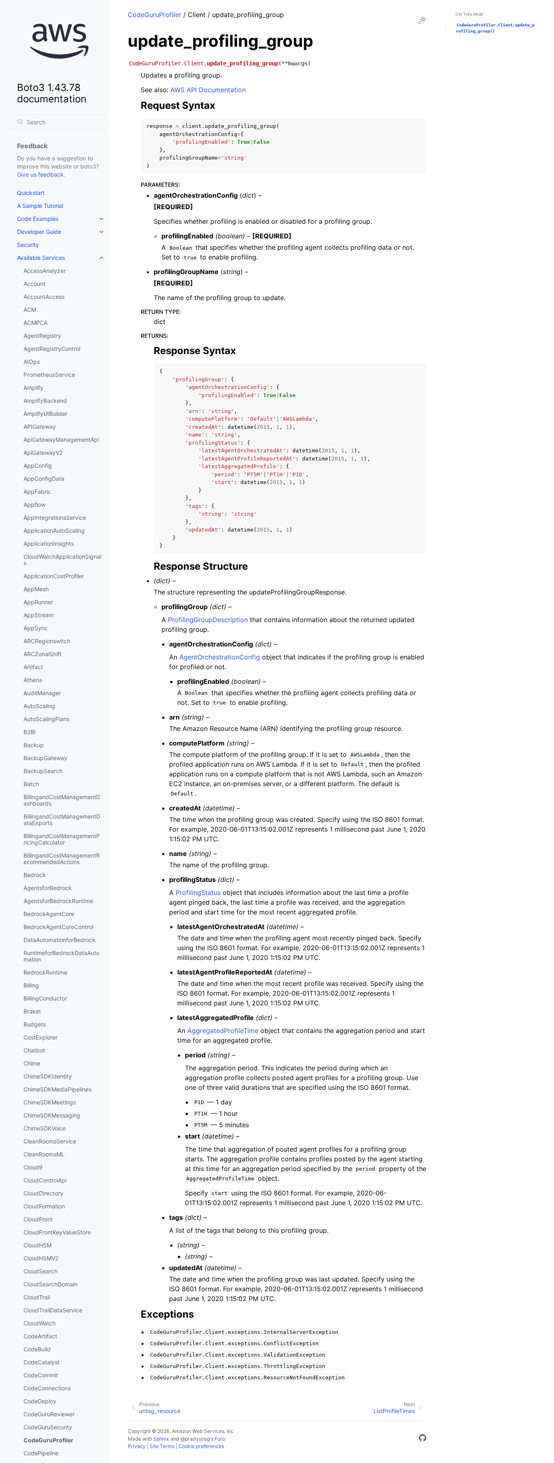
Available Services (41, 257)
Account (34, 283)
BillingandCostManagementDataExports (62, 819)
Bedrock (35, 874)
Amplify (33, 387)
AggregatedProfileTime (222, 1030)
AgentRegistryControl (52, 348)
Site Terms (162, 1446)
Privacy (137, 1446)
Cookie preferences (201, 1446)
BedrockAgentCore (49, 913)
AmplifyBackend (45, 400)
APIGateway (40, 426)
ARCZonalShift (43, 653)
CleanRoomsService (50, 1141)
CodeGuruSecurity (48, 1427)
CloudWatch (40, 1323)
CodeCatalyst (42, 1362)
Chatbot (34, 1050)
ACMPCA (35, 322)
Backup (34, 744)
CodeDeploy (40, 1401)
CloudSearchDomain (50, 1284)
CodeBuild (37, 1349)
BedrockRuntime (45, 972)
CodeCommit (41, 1375)
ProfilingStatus (198, 892)
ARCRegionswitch (47, 640)
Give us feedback (40, 174)
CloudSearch (41, 1271)
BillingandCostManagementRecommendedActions (62, 858)
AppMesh (36, 589)
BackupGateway (45, 757)
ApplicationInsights (49, 543)
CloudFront (38, 1219)
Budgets (35, 1024)
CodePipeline (41, 1453)
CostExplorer (41, 1037)
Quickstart (31, 192)
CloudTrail (37, 1297)
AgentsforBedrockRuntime (58, 900)
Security (28, 244)
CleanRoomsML (44, 1154)
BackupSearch (43, 770)
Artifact (33, 666)
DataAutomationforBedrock (60, 939)
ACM (30, 309)
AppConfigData (44, 478)
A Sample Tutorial (40, 205)
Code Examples (37, 218)
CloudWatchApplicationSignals (62, 559)
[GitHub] (422, 1439)
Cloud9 (33, 1167)
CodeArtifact (40, 1336)
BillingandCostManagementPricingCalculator (62, 839)
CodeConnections (47, 1388)
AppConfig (38, 465)
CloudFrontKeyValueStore (57, 1232)
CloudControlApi (45, 1180)
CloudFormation (44, 1206)
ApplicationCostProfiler (54, 576)
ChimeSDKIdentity (48, 1076)
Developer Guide (39, 231)
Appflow (34, 504)
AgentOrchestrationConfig (219, 657)
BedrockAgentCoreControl (58, 926)
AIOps (32, 361)
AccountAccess (44, 296)
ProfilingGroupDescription (208, 620)
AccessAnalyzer (45, 270)
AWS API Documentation (208, 90)
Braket (32, 1011)
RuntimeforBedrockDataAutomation (61, 956)
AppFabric (37, 491)
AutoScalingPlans (46, 718)
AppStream (39, 615)
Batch (31, 783)
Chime (32, 1063)
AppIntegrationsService (55, 517)
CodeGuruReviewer (49, 1414)
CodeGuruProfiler (48, 1440)
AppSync (36, 628)
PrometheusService (49, 374)
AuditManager (42, 692)
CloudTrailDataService (53, 1310)
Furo (220, 1439)
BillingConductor (45, 998)
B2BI (30, 731)
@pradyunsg (195, 1439)
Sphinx (161, 1439)
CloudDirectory (43, 1193)
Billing (31, 985)
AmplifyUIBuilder (45, 413)
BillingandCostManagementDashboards (62, 800)
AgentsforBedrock (48, 887)
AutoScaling (39, 705)
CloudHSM (38, 1245)
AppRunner (38, 602)
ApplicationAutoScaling (54, 530)
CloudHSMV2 (41, 1258)
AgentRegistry (42, 335)
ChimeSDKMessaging (52, 1115)
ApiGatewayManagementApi (61, 439)
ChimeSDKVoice (45, 1128)
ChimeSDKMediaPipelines (57, 1089)
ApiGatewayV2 (43, 452)
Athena (33, 679)
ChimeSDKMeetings (50, 1102)
